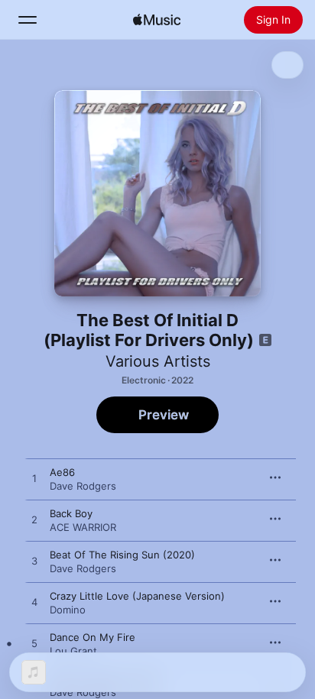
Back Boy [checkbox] (71, 513)
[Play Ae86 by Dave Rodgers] (34, 479)
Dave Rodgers (83, 486)
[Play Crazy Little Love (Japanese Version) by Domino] (34, 603)
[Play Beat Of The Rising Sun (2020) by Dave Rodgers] (34, 561)
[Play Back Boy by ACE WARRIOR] (34, 520)
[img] (156, 20)
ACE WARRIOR (83, 527)
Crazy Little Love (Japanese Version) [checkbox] (137, 596)
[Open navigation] (27, 20)
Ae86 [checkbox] (62, 472)
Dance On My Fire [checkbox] (92, 637)
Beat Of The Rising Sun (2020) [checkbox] (122, 555)
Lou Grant (73, 651)
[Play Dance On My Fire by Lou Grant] (34, 644)
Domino (68, 610)
